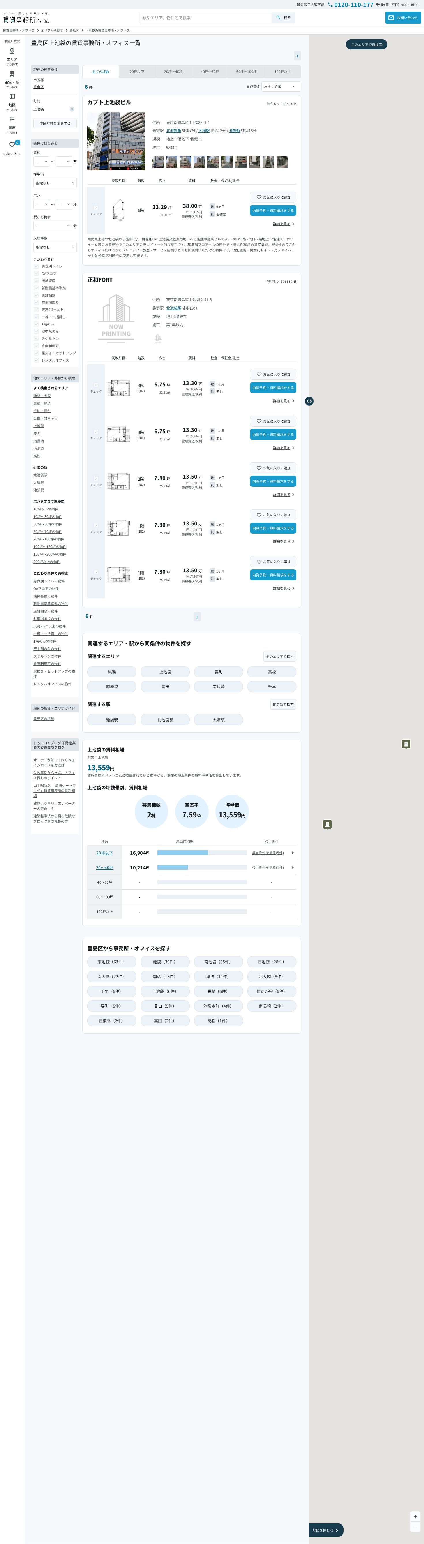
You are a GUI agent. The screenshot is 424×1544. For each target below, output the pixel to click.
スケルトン (50, 338)
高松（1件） (218, 1020)
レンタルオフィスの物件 (52, 683)
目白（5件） (165, 1006)
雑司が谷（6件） (272, 991)
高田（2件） (165, 1020)
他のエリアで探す (280, 656)
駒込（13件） (165, 976)
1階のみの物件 (44, 640)
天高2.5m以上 (52, 309)
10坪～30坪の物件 (47, 516)
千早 (272, 686)
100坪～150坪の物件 (49, 546)
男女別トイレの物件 (49, 580)
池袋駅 (38, 489)
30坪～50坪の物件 (47, 523)
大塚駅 (38, 482)
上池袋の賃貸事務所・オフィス (107, 30)
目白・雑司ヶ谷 (45, 418)
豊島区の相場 (43, 718)
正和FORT (100, 279)
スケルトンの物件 (47, 655)
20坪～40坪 (173, 71)
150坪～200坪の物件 (49, 553)
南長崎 (38, 440)
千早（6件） (112, 991)
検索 (287, 17)
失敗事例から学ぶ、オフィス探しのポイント (54, 775)
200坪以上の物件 (46, 561)
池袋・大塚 (42, 395)
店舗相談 (48, 294)
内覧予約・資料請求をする (273, 210)
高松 (36, 455)
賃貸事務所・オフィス (19, 30)
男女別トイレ (52, 266)
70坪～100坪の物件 (48, 538)
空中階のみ (50, 331)
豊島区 (74, 30)
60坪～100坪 (246, 71)
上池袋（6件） (165, 991)
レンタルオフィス (55, 360)
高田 (165, 686)
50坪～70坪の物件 (47, 531)
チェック (96, 214)
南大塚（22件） (111, 976)
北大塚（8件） (272, 976)
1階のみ (48, 323)
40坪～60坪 (210, 71)
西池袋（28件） (272, 961)
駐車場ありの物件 (47, 618)
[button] (406, 743)
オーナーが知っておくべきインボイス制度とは (54, 762)
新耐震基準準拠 (54, 287)
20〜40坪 (104, 867)
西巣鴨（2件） (112, 1020)
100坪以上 (283, 71)
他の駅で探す (283, 704)
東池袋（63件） (111, 961)
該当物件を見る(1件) (268, 867)
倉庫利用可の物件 (47, 663)
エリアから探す (52, 30)
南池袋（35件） (218, 961)
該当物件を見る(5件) (268, 852)
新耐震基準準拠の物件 (50, 603)
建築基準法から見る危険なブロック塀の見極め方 (54, 818)
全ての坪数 (100, 71)
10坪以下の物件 (45, 508)
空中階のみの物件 (47, 648)
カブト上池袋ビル (109, 102)
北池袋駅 (40, 474)
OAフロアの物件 (46, 588)
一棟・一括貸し (54, 316)
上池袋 (38, 108)
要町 (36, 433)
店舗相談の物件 (45, 610)
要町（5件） (112, 1006)
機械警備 (48, 280)
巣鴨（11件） (218, 976)
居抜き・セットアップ (59, 352)
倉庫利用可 (50, 345)
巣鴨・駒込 (42, 403)
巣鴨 (112, 672)
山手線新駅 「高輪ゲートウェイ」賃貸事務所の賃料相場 (54, 790)
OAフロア (49, 273)
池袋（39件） (165, 961)
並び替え (253, 86)
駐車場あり (50, 302)
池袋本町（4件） (218, 1006)
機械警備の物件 (45, 595)
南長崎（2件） (272, 1006)
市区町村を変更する (55, 123)
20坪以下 (137, 71)
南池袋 (38, 448)
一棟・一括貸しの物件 (50, 633)
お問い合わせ (407, 17)
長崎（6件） (218, 991)
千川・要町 (42, 410)
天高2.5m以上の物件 (49, 625)
